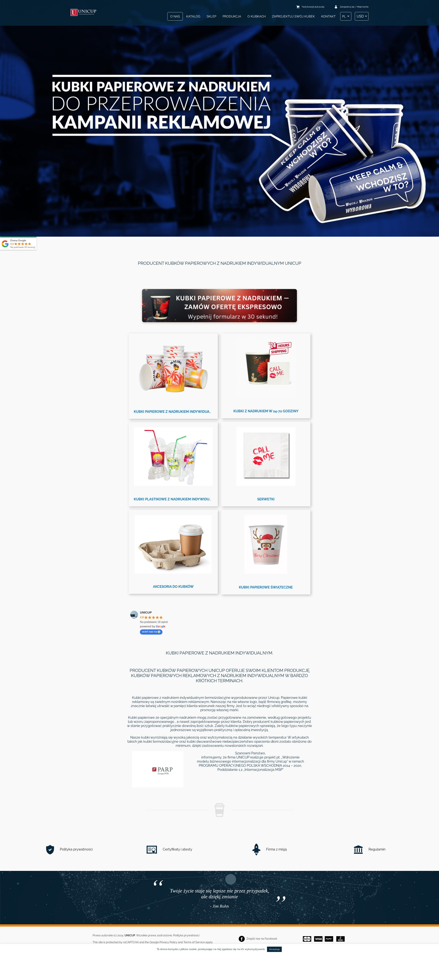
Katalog (193, 16)
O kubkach (256, 16)
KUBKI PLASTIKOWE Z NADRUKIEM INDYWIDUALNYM (177, 499)
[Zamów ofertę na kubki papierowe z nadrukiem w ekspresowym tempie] (219, 321)
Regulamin (376, 849)
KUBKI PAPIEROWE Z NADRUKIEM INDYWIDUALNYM (176, 412)
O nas (175, 16)
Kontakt (328, 16)
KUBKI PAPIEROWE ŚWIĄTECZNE (266, 587)
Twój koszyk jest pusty (313, 6)
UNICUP (146, 612)
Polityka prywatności (76, 849)
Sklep (211, 16)
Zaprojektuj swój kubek (293, 16)
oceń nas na (149, 631)
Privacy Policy (168, 942)
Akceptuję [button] (274, 949)
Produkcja (232, 16)
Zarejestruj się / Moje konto (354, 6)
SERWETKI (266, 499)
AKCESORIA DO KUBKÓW (173, 587)
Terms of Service (194, 942)
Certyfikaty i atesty (177, 849)
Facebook (271, 938)
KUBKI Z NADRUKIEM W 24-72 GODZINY (265, 411)
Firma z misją (276, 849)
